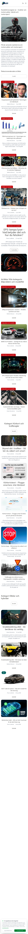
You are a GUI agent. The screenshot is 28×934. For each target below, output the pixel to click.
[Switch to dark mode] (23, 3)
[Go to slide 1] (22, 39)
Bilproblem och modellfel (14, 226)
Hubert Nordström (11, 140)
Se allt (14, 76)
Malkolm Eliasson (11, 104)
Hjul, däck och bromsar (7, 82)
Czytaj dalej (14, 250)
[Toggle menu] (25, 3)
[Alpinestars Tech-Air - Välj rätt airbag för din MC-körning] (14, 29)
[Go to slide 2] (23, 39)
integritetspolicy (5, 927)
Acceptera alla (20, 930)
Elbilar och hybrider (7, 118)
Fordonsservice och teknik (8, 155)
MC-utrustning (7, 29)
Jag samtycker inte (8, 930)
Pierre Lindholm (6, 36)
